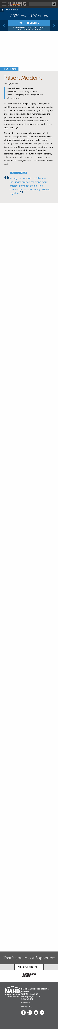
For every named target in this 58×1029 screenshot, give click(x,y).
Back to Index (12, 10)
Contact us (25, 1003)
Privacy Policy (26, 1006)
